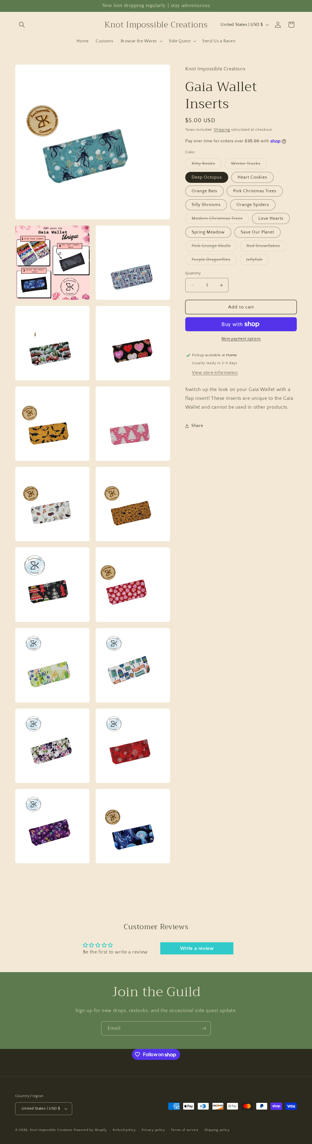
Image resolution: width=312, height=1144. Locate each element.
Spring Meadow (208, 232)
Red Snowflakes (266, 247)
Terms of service (184, 1130)
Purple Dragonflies (214, 261)
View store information (215, 372)
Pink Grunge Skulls (214, 247)
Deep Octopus (207, 177)
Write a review (197, 948)
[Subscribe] (204, 1028)
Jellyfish (257, 261)
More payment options (241, 339)
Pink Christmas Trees (254, 191)
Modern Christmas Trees (220, 220)
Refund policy (124, 1130)
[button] (22, 24)
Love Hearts (270, 218)
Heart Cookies (252, 177)
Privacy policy (153, 1130)
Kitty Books (207, 165)
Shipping (222, 130)
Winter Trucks (249, 165)
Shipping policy (217, 1130)
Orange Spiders (252, 204)
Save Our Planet (257, 232)
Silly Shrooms (206, 204)
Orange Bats (204, 191)
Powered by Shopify (90, 1130)
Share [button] (197, 425)
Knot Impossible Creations (51, 1130)
